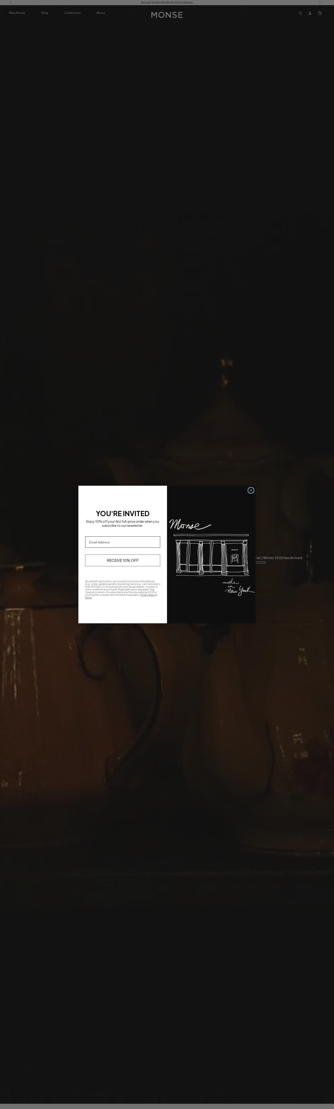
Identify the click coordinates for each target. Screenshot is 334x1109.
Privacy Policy (147, 595)
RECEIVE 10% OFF (123, 560)
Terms (88, 597)
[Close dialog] (251, 490)
